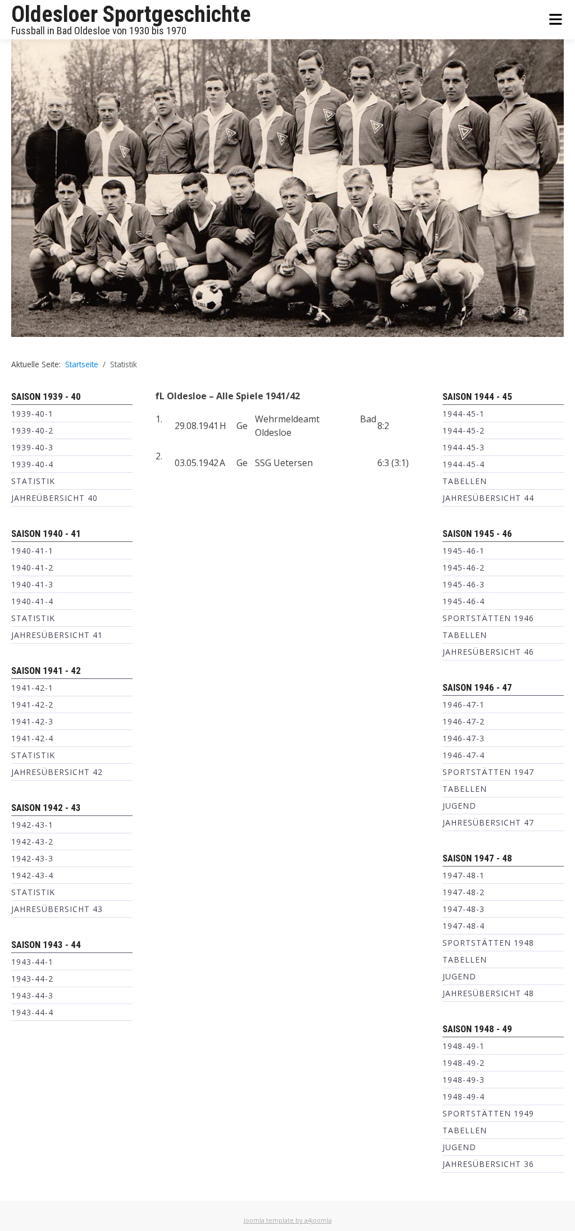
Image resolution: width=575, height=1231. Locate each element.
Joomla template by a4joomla (288, 1220)
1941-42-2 (32, 704)
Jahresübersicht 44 (488, 498)
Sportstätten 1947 (488, 772)
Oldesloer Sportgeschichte (131, 14)
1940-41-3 (32, 584)
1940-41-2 (32, 567)
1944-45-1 (463, 413)
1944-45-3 (463, 447)
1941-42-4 (32, 738)
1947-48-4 (463, 925)
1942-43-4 (32, 875)
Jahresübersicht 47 (488, 822)
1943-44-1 (32, 961)
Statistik (33, 481)
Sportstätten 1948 (488, 942)
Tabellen (464, 481)
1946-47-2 (463, 721)
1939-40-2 (32, 430)
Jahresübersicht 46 (488, 651)
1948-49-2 (463, 1062)
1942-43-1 (32, 824)
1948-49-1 (463, 1046)
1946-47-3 (463, 738)
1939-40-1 (32, 413)
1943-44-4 (32, 1012)
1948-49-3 (463, 1079)
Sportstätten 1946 (488, 618)
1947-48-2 (463, 892)
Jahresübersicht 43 (57, 909)
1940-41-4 (32, 601)
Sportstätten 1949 (488, 1113)
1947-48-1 (463, 875)
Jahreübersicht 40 (54, 498)
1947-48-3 (463, 909)
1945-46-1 (463, 550)
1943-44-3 (32, 995)
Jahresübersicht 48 (488, 993)
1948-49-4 (463, 1096)
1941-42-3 (32, 721)
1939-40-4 (32, 464)
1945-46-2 (463, 567)
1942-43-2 (32, 841)
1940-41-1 (32, 550)
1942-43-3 (32, 858)
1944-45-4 (463, 464)
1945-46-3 (463, 584)
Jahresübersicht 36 (488, 1164)
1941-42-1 (32, 687)
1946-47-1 (463, 704)
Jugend (459, 805)
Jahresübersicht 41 (57, 635)
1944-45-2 (463, 430)
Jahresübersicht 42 (57, 772)
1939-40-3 (32, 447)
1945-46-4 (463, 601)
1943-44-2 (32, 978)
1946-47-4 (463, 755)
